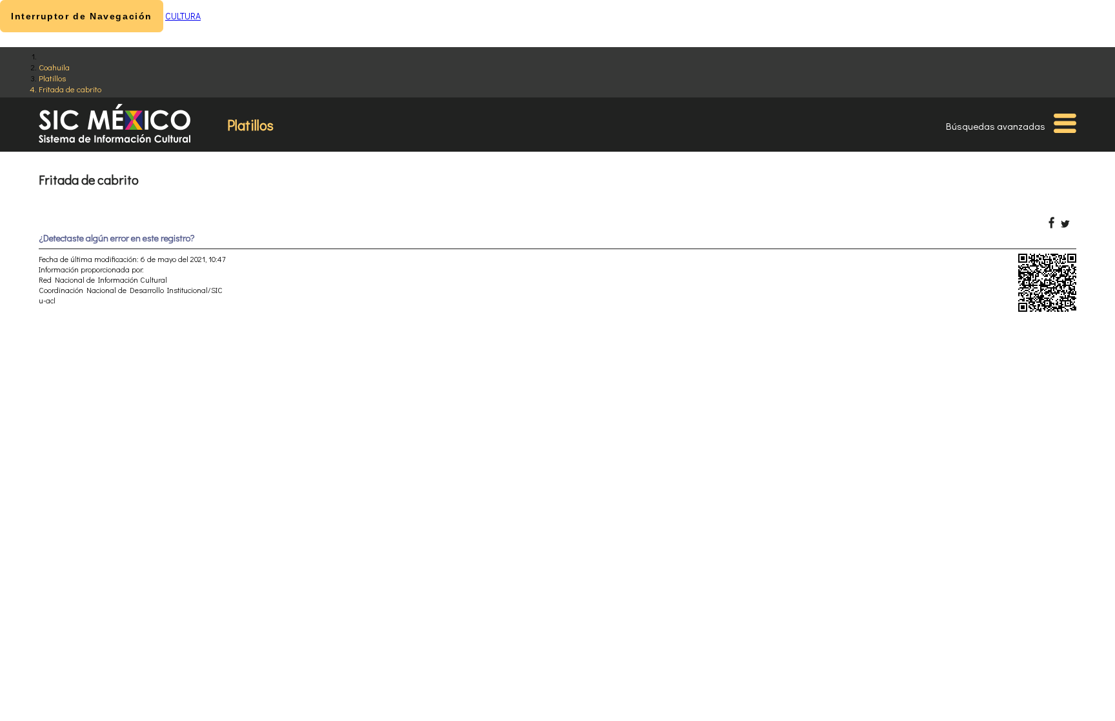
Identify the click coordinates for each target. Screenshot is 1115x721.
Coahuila (54, 66)
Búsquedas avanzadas (995, 125)
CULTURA (183, 16)
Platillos (52, 77)
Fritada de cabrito (70, 88)
